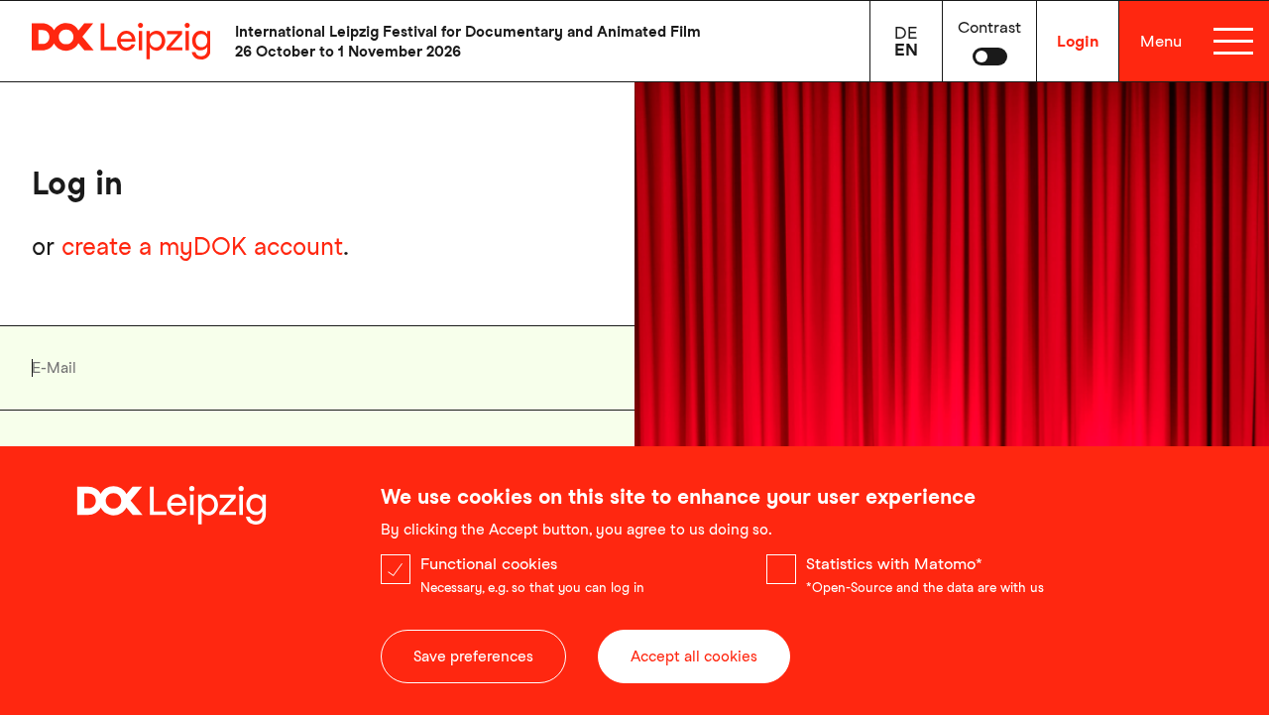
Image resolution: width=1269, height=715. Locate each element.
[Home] (105, 41)
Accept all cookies (694, 656)
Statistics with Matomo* (894, 563)
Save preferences (473, 656)
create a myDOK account (202, 246)
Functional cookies (488, 563)
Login (1077, 41)
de (906, 33)
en (906, 50)
